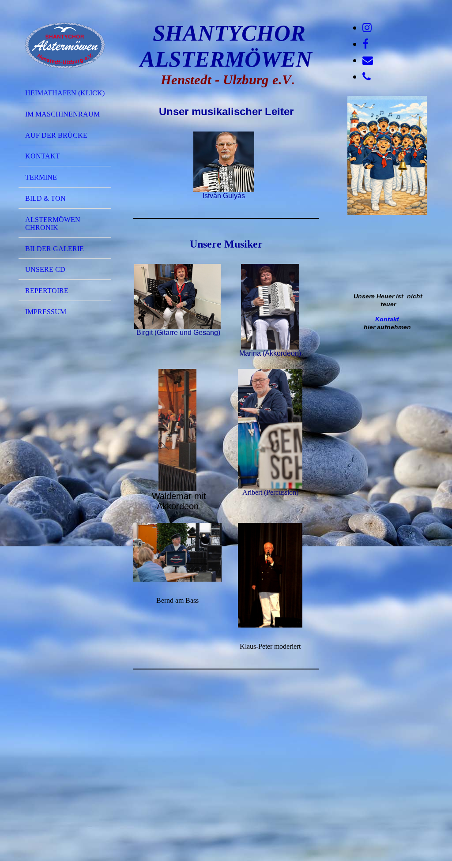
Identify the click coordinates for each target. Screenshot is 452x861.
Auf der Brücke (56, 135)
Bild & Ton (45, 198)
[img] (65, 45)
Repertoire (46, 290)
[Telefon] (366, 77)
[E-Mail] (367, 60)
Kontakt (42, 156)
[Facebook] (365, 44)
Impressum (45, 312)
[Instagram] (367, 28)
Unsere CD (45, 269)
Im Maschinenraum (62, 114)
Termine (41, 177)
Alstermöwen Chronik (52, 223)
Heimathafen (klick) (65, 93)
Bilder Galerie (54, 248)
